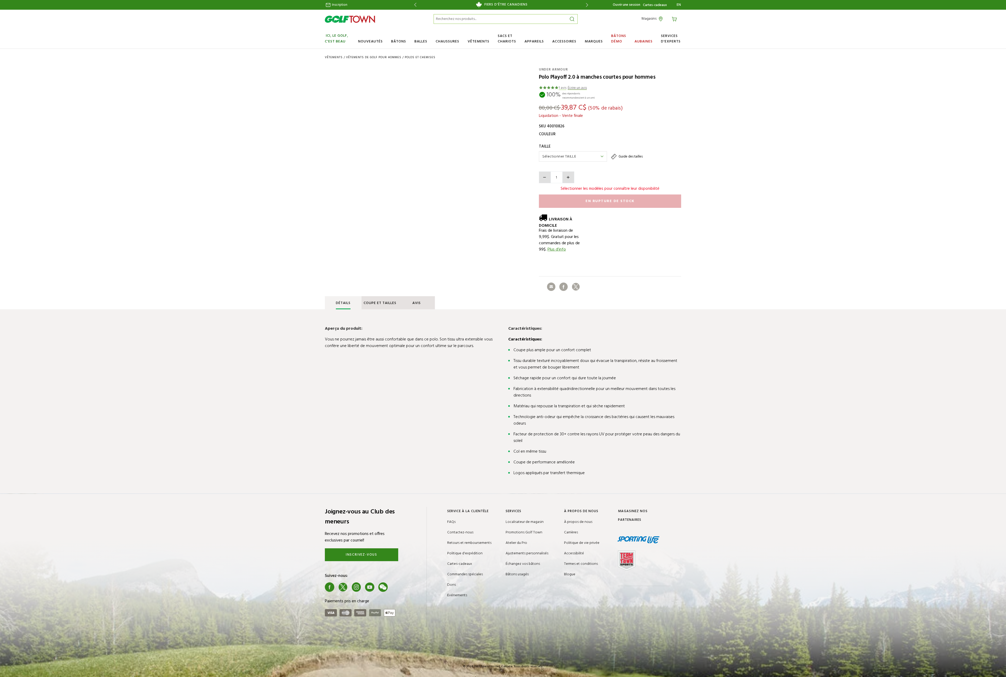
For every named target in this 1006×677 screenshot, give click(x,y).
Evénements (457, 595)
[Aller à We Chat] (383, 587)
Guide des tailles (630, 156)
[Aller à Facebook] (329, 587)
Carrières (571, 532)
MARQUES (594, 42)
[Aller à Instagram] (356, 587)
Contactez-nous (460, 532)
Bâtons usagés (517, 574)
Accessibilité (574, 553)
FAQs (451, 522)
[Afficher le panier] (675, 19)
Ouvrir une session (626, 5)
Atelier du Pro (516, 543)
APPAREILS (534, 42)
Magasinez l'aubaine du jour (501, 5)
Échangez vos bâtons (523, 564)
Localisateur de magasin (525, 522)
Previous (414, 5)
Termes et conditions (581, 564)
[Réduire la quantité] (545, 177)
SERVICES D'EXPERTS (671, 39)
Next (588, 5)
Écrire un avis (577, 88)
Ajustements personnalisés (527, 553)
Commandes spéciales (465, 574)
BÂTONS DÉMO (618, 39)
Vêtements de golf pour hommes (373, 57)
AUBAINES (644, 42)
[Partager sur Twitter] (576, 287)
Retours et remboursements (469, 543)
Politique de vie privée (581, 543)
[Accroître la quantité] (568, 177)
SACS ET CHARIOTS (507, 39)
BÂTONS (398, 42)
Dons (451, 585)
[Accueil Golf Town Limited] (350, 19)
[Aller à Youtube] (369, 587)
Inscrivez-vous (361, 554)
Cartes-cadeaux (655, 5)
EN (679, 5)
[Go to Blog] (396, 587)
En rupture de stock (610, 201)
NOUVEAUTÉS (370, 42)
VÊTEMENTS (478, 42)
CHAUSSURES (447, 42)
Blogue (569, 574)
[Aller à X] (343, 587)
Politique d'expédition (465, 553)
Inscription (339, 5)
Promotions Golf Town (524, 532)
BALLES (420, 42)
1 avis (562, 88)
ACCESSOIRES (564, 42)
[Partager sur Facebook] (563, 287)
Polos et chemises (420, 57)
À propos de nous (578, 522)
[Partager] (551, 287)
